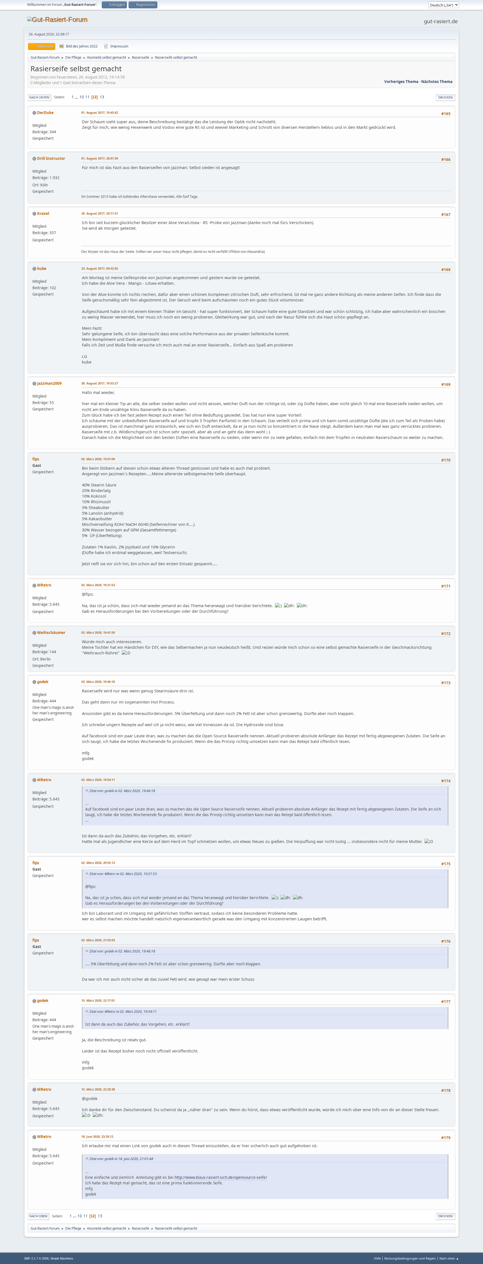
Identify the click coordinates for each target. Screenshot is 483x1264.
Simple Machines (61, 1258)
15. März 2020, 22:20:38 (98, 1089)
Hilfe (377, 1258)
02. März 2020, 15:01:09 (98, 459)
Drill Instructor (51, 158)
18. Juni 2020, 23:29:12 (97, 1136)
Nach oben (38, 1216)
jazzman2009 (49, 383)
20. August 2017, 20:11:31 (99, 213)
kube (41, 268)
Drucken (445, 97)
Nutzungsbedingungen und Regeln (410, 1258)
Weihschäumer (51, 632)
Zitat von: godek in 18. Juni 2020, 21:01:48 (121, 1158)
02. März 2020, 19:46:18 (98, 681)
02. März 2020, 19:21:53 (98, 585)
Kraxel (43, 213)
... (77, 96)
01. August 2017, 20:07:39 (99, 158)
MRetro (44, 585)
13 (102, 96)
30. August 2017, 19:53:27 (99, 383)
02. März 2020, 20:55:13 (98, 863)
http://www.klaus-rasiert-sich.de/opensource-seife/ (221, 1177)
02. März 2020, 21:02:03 (98, 940)
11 (87, 96)
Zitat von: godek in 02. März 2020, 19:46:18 (122, 790)
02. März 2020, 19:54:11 (98, 780)
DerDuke (45, 112)
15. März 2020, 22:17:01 (98, 1000)
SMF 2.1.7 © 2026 (36, 1258)
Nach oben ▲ (449, 1258)
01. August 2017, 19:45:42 (99, 112)
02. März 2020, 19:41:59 (98, 632)
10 (81, 96)
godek (42, 681)
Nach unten (39, 97)
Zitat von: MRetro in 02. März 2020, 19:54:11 (123, 1011)
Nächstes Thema (437, 81)
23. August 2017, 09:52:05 (99, 268)
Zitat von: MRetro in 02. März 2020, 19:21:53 (123, 873)
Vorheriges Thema (401, 81)
